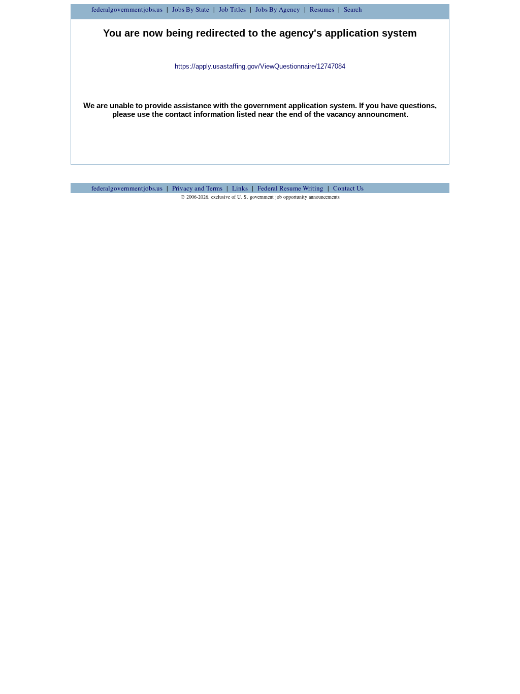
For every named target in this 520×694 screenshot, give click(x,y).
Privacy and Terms (197, 188)
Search (353, 9)
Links (240, 188)
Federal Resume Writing (290, 188)
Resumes (322, 9)
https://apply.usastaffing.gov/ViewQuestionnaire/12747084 (260, 66)
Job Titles (232, 9)
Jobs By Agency (277, 9)
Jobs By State (190, 9)
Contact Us (348, 188)
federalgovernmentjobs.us (126, 9)
